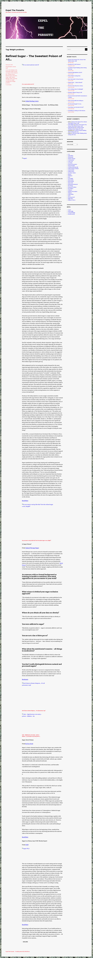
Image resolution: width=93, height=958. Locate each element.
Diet (16, 70)
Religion (70, 193)
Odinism (70, 190)
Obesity (9, 74)
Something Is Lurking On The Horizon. (76, 110)
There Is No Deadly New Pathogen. (75, 100)
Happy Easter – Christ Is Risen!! (75, 82)
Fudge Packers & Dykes (73, 168)
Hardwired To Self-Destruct (74, 64)
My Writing (70, 185)
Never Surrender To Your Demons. (75, 79)
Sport (69, 195)
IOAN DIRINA (71, 124)
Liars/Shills (70, 178)
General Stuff (71, 170)
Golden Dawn (71, 171)
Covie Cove (70, 161)
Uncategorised (71, 197)
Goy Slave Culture (72, 172)
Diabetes (13, 70)
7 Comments (8, 84)
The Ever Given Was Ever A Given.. (75, 85)
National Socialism (72, 187)
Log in (69, 209)
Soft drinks (14, 75)
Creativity (70, 162)
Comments (71, 212)
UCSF (26, 844)
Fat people (8, 71)
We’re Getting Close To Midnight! (75, 89)
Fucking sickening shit (73, 167)
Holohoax (70, 175)
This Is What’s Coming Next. (74, 75)
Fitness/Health (9, 66)
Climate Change (71, 158)
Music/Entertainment (73, 184)
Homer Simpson (14, 72)
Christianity (70, 157)
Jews (69, 177)
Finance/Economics (72, 164)
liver (6, 74)
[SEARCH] (86, 49)
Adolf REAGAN (71, 127)
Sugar (7, 77)
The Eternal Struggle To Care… (75, 104)
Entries (70, 211)
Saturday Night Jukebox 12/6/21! (75, 72)
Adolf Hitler (70, 155)
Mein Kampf (71, 181)
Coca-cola (8, 70)
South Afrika (71, 194)
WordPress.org (71, 214)
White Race (70, 198)
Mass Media (70, 180)
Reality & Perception (72, 191)
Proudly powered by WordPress (22, 951)
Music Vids (70, 183)
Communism (71, 160)
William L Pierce (71, 200)
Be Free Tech (29, 743)
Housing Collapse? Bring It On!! (75, 92)
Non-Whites (70, 188)
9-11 (69, 154)
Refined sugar (9, 75)
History (69, 174)
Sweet (10, 78)
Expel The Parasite (15, 10)
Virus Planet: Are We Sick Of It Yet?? (76, 107)
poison (13, 74)
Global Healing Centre (31, 101)
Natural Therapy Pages (32, 548)
